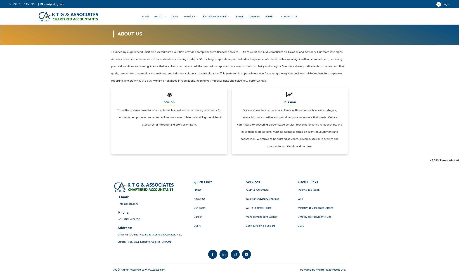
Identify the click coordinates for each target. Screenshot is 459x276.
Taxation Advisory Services (262, 199)
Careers (254, 16)
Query (239, 16)
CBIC (301, 226)
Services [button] (189, 16)
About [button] (159, 16)
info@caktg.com (54, 4)
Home (145, 16)
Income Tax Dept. (309, 190)
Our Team (200, 208)
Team (174, 16)
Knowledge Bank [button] (215, 16)
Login (445, 4)
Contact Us (289, 16)
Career (198, 217)
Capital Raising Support (260, 226)
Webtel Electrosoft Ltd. (331, 270)
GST (300, 199)
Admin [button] (269, 16)
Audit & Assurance (257, 190)
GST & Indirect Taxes (259, 208)
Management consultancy (262, 217)
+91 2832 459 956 (24, 4)
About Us (199, 199)
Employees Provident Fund (315, 217)
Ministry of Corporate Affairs (315, 208)
